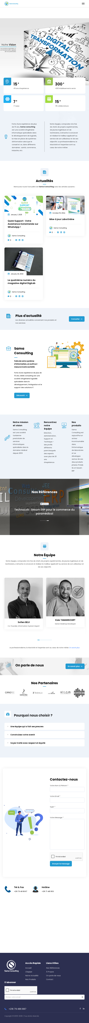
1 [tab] (41, 520)
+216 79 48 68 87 (20, 891)
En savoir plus (74, 648)
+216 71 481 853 (48, 891)
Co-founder (12, 626)
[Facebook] (16, 240)
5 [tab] (46, 520)
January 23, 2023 (17, 274)
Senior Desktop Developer (65, 624)
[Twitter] (22, 240)
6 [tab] (47, 520)
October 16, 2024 (58, 213)
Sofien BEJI (24, 622)
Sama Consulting (18, 236)
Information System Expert (29, 626)
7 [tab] (48, 520)
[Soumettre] (82, 997)
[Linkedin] (19, 240)
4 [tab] (45, 520)
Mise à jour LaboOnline (61, 219)
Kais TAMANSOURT (65, 620)
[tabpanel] (44, 513)
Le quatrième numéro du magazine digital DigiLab (21, 282)
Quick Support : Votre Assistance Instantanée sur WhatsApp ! (23, 223)
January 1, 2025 (16, 215)
